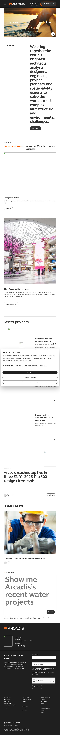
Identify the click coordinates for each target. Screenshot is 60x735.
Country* (34, 661)
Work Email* (35, 654)
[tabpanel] (30, 181)
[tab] (14, 146)
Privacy (16, 725)
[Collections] (32, 4)
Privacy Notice (31, 365)
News (42, 712)
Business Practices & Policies (9, 705)
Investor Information (8, 707)
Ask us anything (10, 572)
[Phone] (15, 646)
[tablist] (30, 148)
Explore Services (11, 304)
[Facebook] (18, 646)
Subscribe (37, 687)
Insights (42, 710)
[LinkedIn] (21, 646)
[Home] (17, 4)
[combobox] (44, 664)
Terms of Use (49, 672)
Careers (42, 703)
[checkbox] (33, 668)
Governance (6, 701)
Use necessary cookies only (30, 382)
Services (24, 701)
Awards (5, 708)
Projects (24, 708)
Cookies (5, 725)
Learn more (35, 128)
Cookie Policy (43, 365)
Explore (8, 208)
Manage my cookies (30, 377)
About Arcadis (7, 699)
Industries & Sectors (26, 699)
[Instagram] (24, 646)
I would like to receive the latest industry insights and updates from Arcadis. (45, 669)
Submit (50, 612)
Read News (51, 495)
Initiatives (24, 710)
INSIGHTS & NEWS (45, 708)
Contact (43, 699)
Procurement (44, 701)
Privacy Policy (35, 674)
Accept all (30, 372)
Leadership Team (7, 703)
